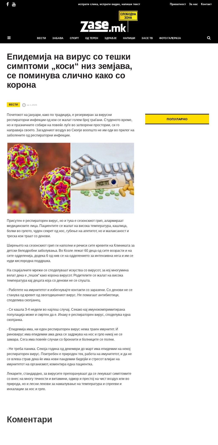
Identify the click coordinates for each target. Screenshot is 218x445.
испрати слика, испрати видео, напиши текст (109, 4)
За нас (193, 4)
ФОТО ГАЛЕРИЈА (170, 38)
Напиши (129, 38)
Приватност (178, 4)
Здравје (111, 38)
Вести (41, 38)
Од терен (91, 38)
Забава (57, 38)
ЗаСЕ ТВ (147, 38)
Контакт (206, 4)
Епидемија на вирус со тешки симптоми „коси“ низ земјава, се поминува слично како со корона (69, 70)
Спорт (74, 38)
